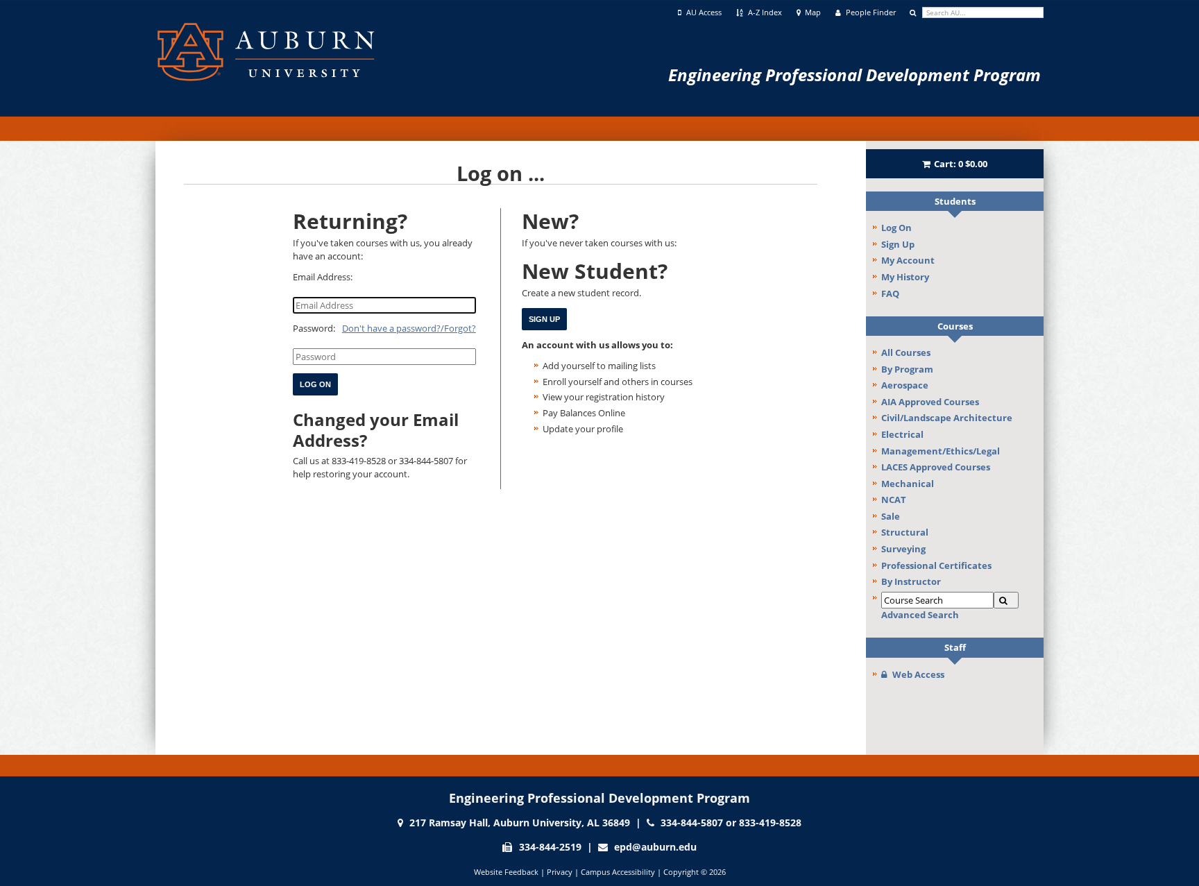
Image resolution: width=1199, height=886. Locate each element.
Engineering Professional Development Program (854, 74)
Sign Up (898, 244)
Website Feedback (506, 872)
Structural (904, 532)
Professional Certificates (936, 565)
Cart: (960, 163)
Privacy (559, 872)
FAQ (890, 293)
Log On (896, 227)
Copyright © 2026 (694, 872)
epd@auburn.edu (655, 846)
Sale (890, 516)
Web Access (918, 674)
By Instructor (911, 581)
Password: (314, 328)
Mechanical (907, 483)
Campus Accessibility (618, 872)
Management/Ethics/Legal (940, 451)
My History (905, 277)
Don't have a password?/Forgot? (409, 328)
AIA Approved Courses (930, 401)
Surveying (903, 549)
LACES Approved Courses (935, 467)
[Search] (1006, 600)
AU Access (703, 12)
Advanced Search (920, 614)
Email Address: (322, 277)
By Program (907, 369)
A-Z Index (764, 12)
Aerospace (904, 385)
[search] (983, 12)
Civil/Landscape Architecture (946, 417)
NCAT (893, 499)
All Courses (905, 352)
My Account (908, 260)
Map (812, 12)
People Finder (870, 12)
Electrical (902, 434)
